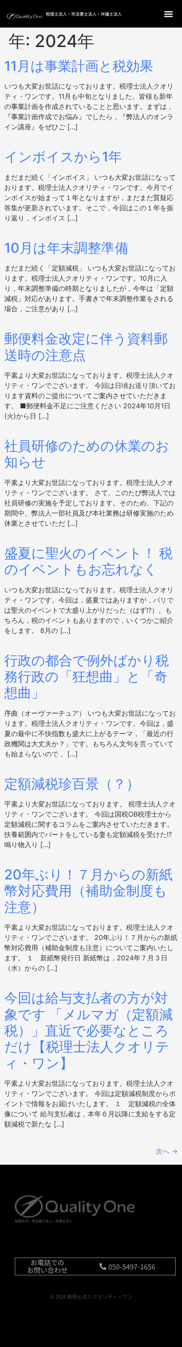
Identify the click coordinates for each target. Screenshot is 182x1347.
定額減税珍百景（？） (72, 783)
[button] (168, 14)
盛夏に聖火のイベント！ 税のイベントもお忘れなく (88, 561)
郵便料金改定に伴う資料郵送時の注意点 (86, 346)
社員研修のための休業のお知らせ (86, 454)
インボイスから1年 (63, 156)
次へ (167, 1151)
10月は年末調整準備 (66, 248)
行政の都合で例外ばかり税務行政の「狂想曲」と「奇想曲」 (86, 676)
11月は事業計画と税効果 (78, 66)
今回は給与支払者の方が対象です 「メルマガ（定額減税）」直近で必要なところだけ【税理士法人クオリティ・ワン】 (88, 1030)
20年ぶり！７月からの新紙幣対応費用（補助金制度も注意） (88, 890)
